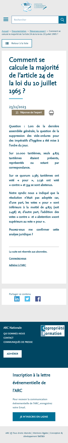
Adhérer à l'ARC (17, 265)
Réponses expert (38, 31)
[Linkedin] (17, 299)
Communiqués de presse (18, 342)
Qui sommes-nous (14, 333)
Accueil (5, 31)
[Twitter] (27, 299)
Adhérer (12, 353)
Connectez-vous (17, 258)
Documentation (19, 31)
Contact (8, 337)
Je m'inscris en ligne (34, 416)
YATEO (41, 436)
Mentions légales (40, 433)
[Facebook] (38, 299)
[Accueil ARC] (34, 7)
